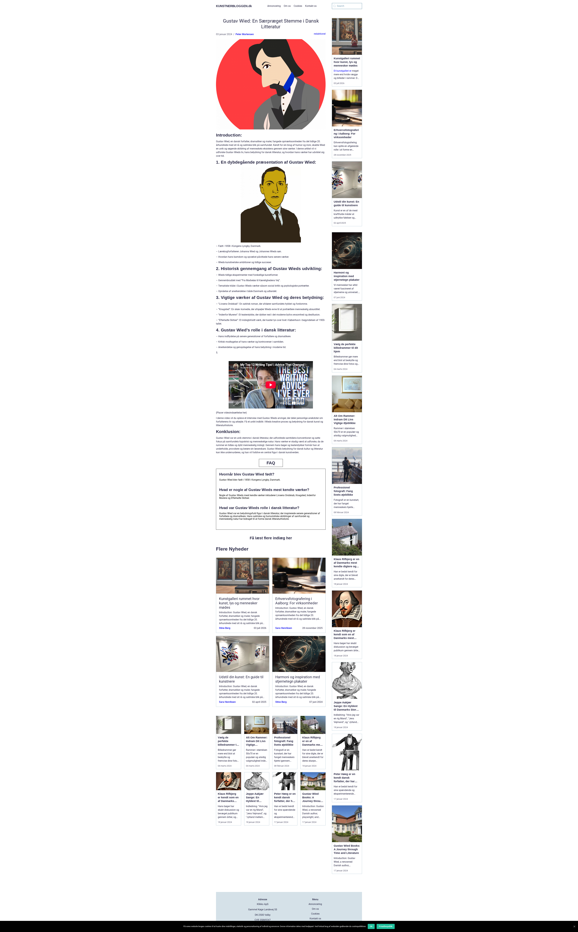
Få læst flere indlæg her (271, 538)
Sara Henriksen (283, 628)
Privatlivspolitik (385, 926)
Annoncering (274, 6)
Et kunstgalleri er (342, 70)
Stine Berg (224, 628)
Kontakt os (311, 6)
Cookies (298, 6)
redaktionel (320, 33)
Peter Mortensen (245, 34)
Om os (287, 6)
